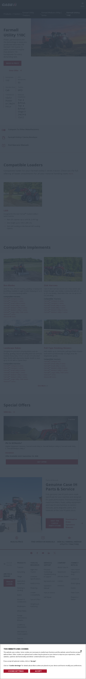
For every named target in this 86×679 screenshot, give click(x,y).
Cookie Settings (16, 671)
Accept (38, 671)
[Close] (81, 651)
